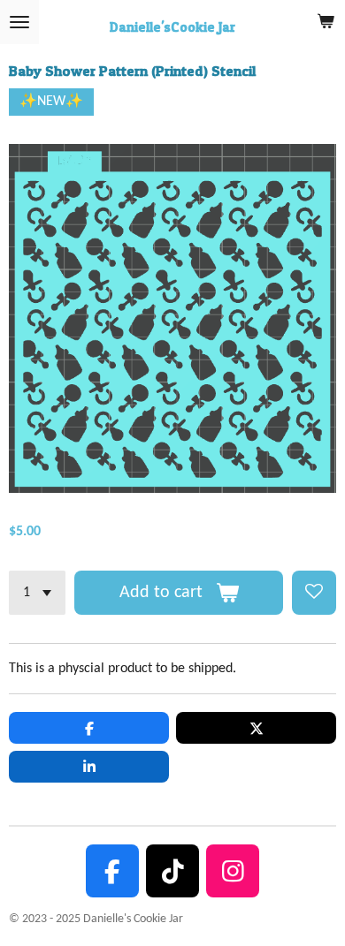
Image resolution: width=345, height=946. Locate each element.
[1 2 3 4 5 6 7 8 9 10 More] (37, 593)
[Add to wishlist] (314, 593)
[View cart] (325, 22)
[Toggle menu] (19, 22)
